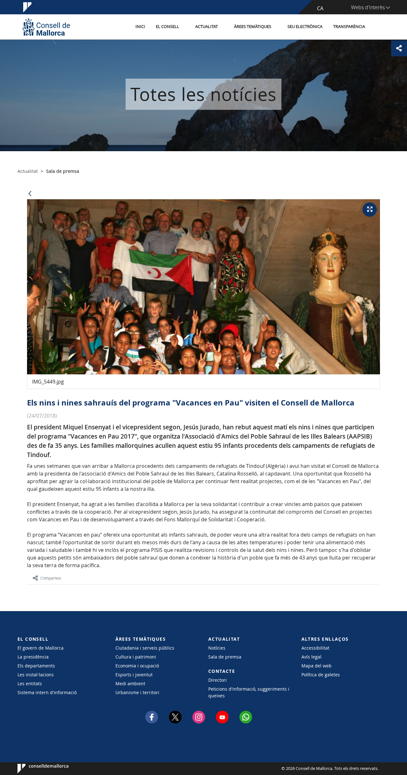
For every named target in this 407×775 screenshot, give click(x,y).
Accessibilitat (315, 648)
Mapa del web (316, 666)
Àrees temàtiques (252, 26)
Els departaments (36, 666)
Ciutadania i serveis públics (144, 648)
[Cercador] (377, 27)
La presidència (33, 657)
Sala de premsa (224, 657)
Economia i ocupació (137, 666)
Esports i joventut (134, 675)
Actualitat (206, 26)
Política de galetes (320, 675)
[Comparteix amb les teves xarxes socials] (399, 48)
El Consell (167, 26)
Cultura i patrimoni (135, 657)
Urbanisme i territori (137, 692)
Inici (140, 26)
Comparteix (50, 578)
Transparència (349, 26)
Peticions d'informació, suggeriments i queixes (248, 692)
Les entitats (29, 683)
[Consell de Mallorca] (46, 27)
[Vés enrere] (30, 194)
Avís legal (311, 657)
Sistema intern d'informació (47, 692)
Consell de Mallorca (36, 769)
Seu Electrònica (304, 26)
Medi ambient (130, 683)
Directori (217, 680)
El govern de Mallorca (40, 648)
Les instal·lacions (35, 675)
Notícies (216, 648)
